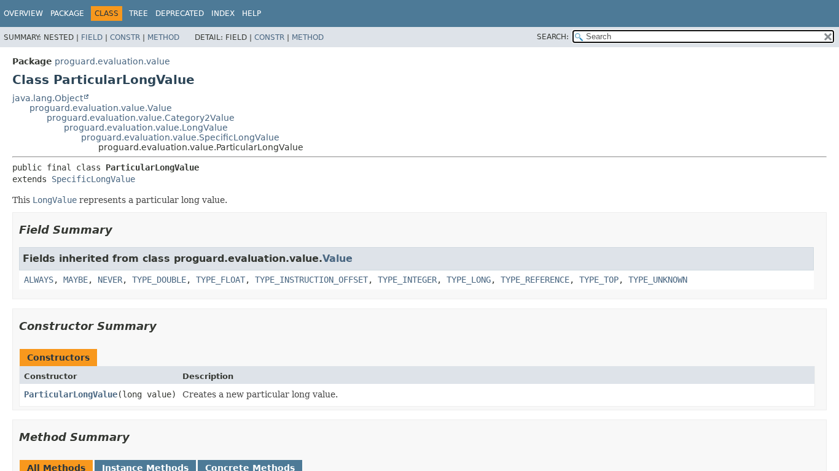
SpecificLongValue (93, 179)
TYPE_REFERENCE (535, 280)
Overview (23, 13)
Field (92, 37)
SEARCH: (553, 37)
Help (251, 13)
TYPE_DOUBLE (159, 280)
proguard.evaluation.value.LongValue (146, 127)
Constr (125, 37)
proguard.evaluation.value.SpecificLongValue (180, 137)
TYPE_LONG (469, 280)
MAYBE (75, 280)
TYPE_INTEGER (407, 280)
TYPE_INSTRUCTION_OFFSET (311, 280)
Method (163, 37)
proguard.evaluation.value (112, 61)
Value (337, 258)
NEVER (110, 280)
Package (67, 13)
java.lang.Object (47, 98)
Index (223, 13)
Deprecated (179, 13)
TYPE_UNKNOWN (657, 280)
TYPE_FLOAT (220, 280)
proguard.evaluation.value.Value (100, 108)
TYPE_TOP (599, 280)
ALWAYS (38, 280)
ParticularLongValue (70, 394)
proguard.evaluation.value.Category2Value (141, 118)
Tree (138, 13)
